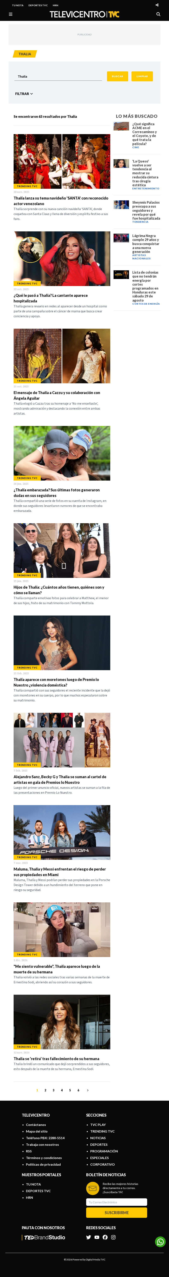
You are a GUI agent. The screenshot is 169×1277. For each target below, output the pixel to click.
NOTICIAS (98, 1138)
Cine (135, 147)
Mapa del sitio (37, 1131)
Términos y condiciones (44, 1158)
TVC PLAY (98, 1125)
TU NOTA (17, 5)
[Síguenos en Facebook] (105, 1235)
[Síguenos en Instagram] (113, 1235)
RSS (29, 1151)
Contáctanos (36, 1125)
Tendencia (140, 221)
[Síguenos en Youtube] (96, 1235)
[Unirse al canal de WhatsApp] (160, 1241)
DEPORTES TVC (38, 5)
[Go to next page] (87, 1090)
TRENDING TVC (102, 1131)
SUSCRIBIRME (117, 1212)
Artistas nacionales (141, 257)
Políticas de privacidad (43, 1164)
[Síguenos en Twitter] (88, 1235)
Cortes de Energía (146, 303)
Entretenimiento (146, 188)
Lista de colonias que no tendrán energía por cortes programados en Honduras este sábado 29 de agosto (145, 286)
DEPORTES (99, 1144)
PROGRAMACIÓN (104, 1151)
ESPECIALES (99, 1158)
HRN (55, 5)
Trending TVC (27, 186)
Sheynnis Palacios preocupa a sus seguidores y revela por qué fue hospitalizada (146, 210)
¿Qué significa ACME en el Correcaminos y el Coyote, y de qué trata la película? (144, 134)
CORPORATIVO (102, 1164)
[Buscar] (158, 14)
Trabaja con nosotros (42, 1144)
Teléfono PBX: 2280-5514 (45, 1138)
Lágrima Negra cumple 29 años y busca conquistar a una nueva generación (145, 244)
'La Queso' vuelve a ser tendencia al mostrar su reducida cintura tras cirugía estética (145, 173)
